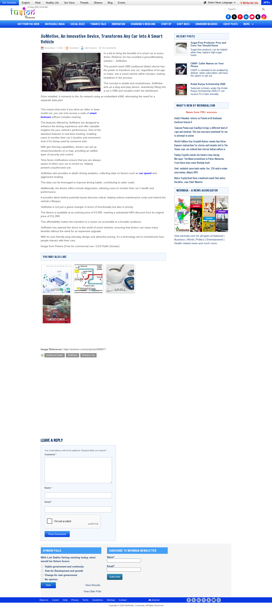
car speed (145, 173)
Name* (110, 557)
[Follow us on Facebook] (228, 16)
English (26, 2)
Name (48, 488)
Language (220, 2)
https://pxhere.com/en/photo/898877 (84, 349)
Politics (200, 239)
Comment (50, 454)
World (191, 239)
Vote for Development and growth (64, 570)
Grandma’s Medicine (143, 24)
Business (180, 239)
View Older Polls (92, 591)
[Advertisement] (16, 86)
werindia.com (188, 236)
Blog (110, 2)
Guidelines (97, 600)
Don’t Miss (183, 24)
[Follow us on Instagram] (263, 16)
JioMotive (72, 355)
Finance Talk (98, 24)
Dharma (98, 2)
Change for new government (61, 575)
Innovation (118, 24)
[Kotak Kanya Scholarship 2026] (181, 90)
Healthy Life (52, 2)
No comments (109, 48)
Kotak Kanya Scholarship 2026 (208, 84)
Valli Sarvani (90, 48)
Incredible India (55, 24)
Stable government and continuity (64, 566)
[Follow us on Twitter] (234, 16)
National (218, 236)
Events (121, 2)
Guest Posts (230, 24)
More (247, 24)
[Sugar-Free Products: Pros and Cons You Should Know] (181, 48)
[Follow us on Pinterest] (240, 16)
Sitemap (111, 600)
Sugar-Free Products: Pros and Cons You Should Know (208, 44)
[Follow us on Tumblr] (258, 16)
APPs (266, 2)
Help (65, 600)
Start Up (166, 24)
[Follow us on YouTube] (252, 16)
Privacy (75, 600)
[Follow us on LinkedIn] (246, 16)
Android (155, 600)
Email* (111, 566)
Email (48, 502)
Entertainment (215, 239)
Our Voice (69, 2)
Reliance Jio (88, 355)
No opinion (51, 579)
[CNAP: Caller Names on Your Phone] (181, 69)
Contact (123, 600)
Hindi (38, 2)
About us (43, 600)
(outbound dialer (54, 355)
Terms (85, 600)
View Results (92, 585)
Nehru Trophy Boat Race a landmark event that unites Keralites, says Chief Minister (199, 180)
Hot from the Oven (28, 24)
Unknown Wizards (206, 24)
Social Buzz (77, 24)
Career (55, 600)
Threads (84, 2)
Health (178, 243)
